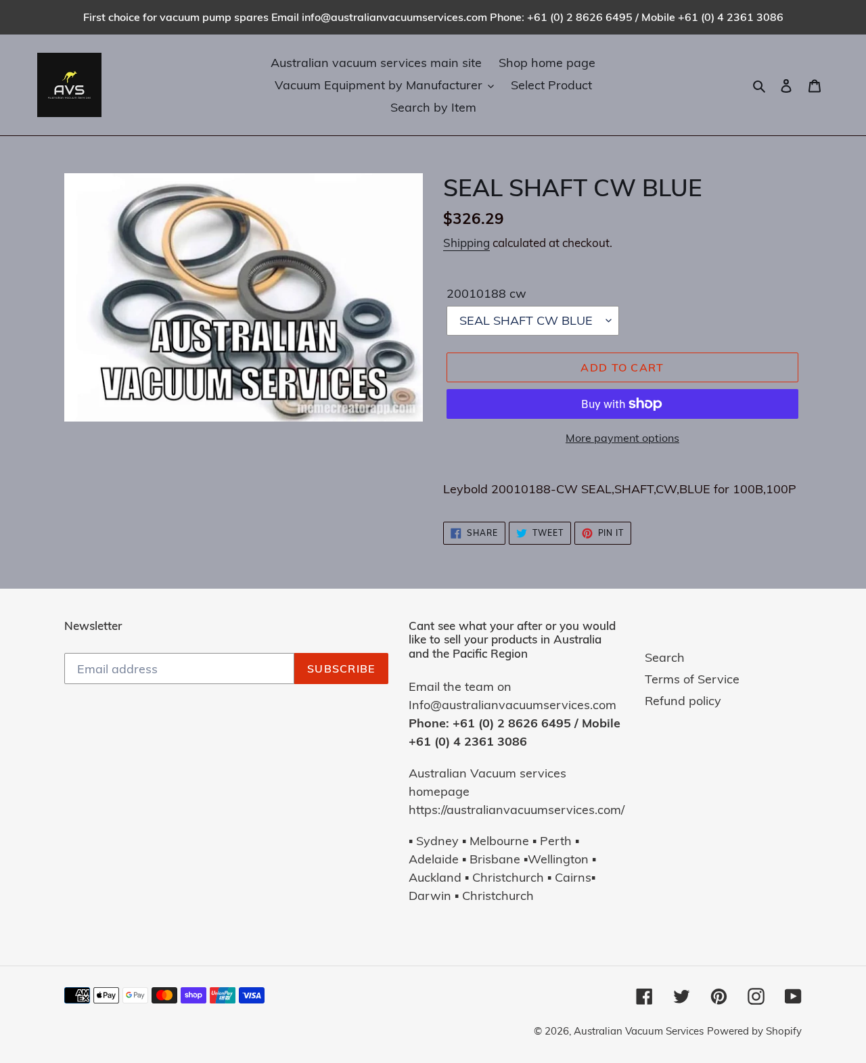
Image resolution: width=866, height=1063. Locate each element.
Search (665, 657)
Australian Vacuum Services (639, 1030)
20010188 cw (486, 293)
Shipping (466, 242)
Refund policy (683, 700)
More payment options (622, 438)
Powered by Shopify (754, 1030)
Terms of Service (692, 679)
